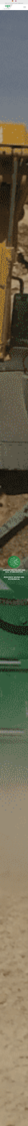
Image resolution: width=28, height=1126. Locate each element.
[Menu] (24, 7)
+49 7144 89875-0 (11, 3)
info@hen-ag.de (20, 3)
